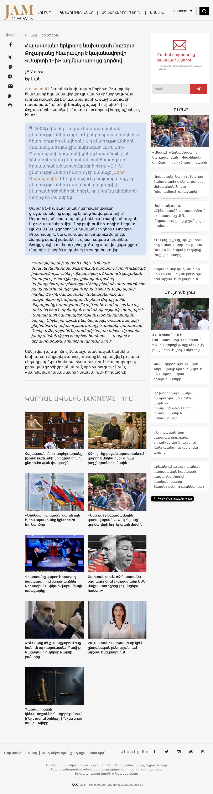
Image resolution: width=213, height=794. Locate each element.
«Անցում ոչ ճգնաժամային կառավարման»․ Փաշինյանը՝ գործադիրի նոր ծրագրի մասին (115, 519)
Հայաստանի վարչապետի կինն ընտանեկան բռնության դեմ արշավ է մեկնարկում (115, 647)
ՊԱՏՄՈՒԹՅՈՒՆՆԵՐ (76, 12)
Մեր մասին (14, 753)
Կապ (32, 753)
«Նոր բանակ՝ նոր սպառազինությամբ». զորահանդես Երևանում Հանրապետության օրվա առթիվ (176, 442)
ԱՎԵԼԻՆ (157, 12)
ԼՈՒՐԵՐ (44, 12)
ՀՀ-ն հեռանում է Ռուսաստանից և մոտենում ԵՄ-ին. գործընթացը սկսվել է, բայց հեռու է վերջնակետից (178, 342)
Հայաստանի (38, 88)
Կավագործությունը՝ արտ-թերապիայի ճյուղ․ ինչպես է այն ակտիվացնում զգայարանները (178, 371)
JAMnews (34, 71)
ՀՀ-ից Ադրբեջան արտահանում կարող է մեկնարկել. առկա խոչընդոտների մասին (116, 458)
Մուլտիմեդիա (180, 292)
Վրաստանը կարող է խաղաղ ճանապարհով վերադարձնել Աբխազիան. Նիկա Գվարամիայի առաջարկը (53, 584)
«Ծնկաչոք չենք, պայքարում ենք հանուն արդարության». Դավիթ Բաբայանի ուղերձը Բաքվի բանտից (53, 650)
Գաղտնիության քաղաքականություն (74, 753)
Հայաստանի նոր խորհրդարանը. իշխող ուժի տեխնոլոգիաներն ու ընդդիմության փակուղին (54, 458)
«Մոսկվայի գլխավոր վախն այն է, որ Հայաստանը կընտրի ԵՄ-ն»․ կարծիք (52, 519)
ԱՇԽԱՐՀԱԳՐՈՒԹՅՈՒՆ (121, 12)
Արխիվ (32, 35)
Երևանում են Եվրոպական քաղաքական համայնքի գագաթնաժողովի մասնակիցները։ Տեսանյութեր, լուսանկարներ (179, 476)
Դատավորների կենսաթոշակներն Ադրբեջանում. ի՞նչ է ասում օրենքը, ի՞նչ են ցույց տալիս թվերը (53, 716)
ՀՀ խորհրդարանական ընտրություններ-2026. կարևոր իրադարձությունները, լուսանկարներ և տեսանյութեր (174, 405)
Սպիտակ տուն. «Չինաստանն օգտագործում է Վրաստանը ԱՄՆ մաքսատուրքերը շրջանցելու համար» (117, 584)
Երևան (33, 78)
